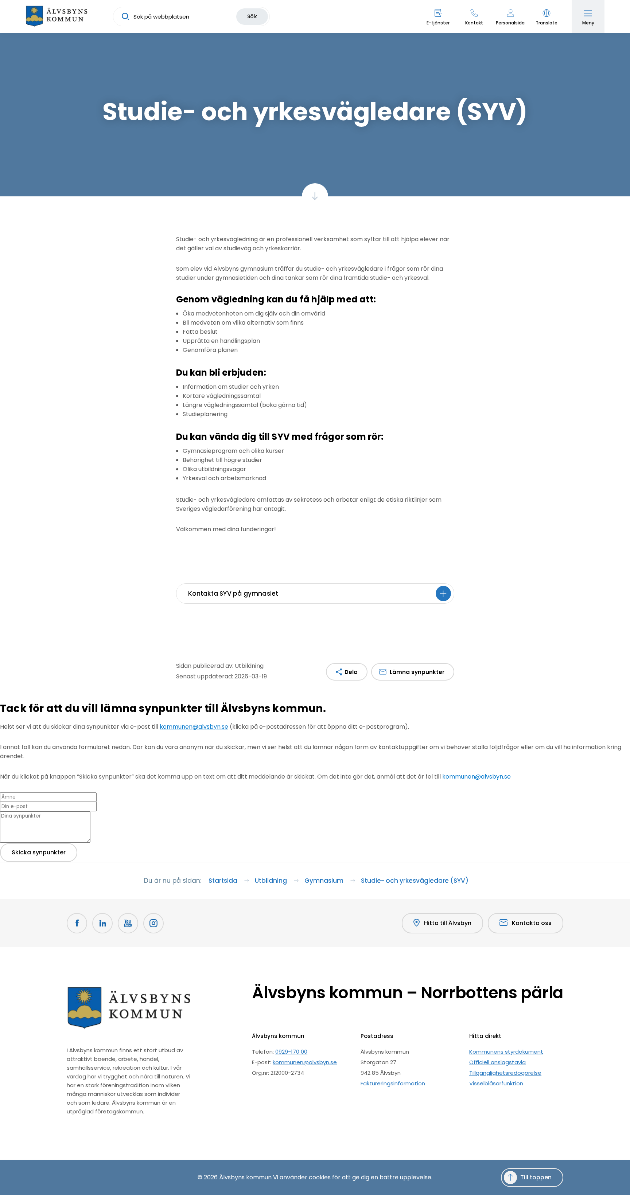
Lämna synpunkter (417, 672)
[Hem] (57, 16)
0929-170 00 (291, 1051)
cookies (320, 1177)
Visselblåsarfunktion (496, 1083)
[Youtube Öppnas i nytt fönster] (128, 923)
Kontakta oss (532, 923)
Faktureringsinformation (393, 1083)
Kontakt (474, 23)
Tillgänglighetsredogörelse (505, 1073)
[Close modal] (2, 721)
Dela (351, 672)
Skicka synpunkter (39, 852)
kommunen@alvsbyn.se (194, 726)
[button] (546, 16)
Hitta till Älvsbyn (447, 923)
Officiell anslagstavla (497, 1062)
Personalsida (510, 23)
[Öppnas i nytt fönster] (153, 923)
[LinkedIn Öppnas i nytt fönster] (102, 923)
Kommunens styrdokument (506, 1051)
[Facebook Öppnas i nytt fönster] (77, 923)
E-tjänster (438, 23)
